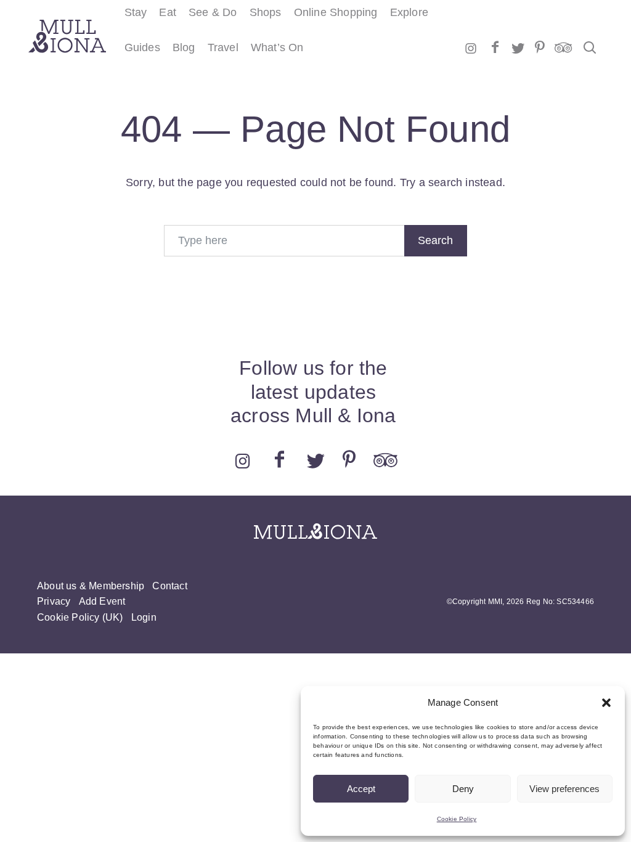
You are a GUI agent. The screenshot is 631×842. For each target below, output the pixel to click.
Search (435, 240)
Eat (167, 12)
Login (144, 617)
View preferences (564, 788)
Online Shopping (336, 12)
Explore (409, 12)
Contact (169, 586)
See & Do (213, 12)
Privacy (53, 601)
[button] (606, 703)
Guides (142, 47)
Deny (463, 788)
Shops (266, 12)
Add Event (102, 601)
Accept (361, 788)
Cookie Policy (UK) (80, 617)
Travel (223, 47)
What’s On (277, 47)
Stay (135, 12)
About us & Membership (90, 586)
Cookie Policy (457, 818)
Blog (184, 47)
